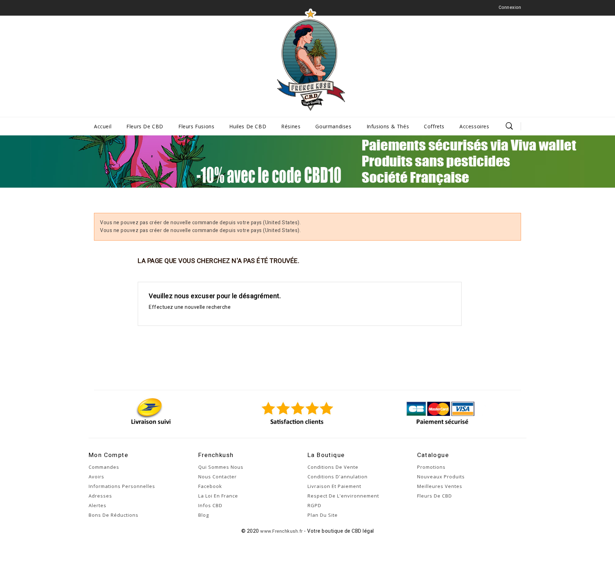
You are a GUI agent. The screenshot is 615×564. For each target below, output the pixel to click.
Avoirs (96, 476)
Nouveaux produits (441, 476)
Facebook (210, 486)
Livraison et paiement (334, 486)
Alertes (97, 505)
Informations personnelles (122, 486)
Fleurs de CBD (144, 126)
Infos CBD (210, 505)
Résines (290, 126)
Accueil (102, 126)
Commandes (104, 467)
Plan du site (323, 515)
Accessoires (474, 126)
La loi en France (218, 496)
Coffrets (434, 126)
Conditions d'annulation (338, 476)
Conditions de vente (333, 467)
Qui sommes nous (220, 467)
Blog (203, 515)
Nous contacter (217, 476)
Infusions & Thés (388, 126)
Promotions (431, 467)
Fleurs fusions (196, 126)
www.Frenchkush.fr (281, 531)
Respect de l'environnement (343, 496)
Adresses (100, 496)
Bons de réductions (113, 515)
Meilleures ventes (439, 486)
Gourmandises (333, 126)
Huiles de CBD (247, 126)
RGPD (314, 505)
